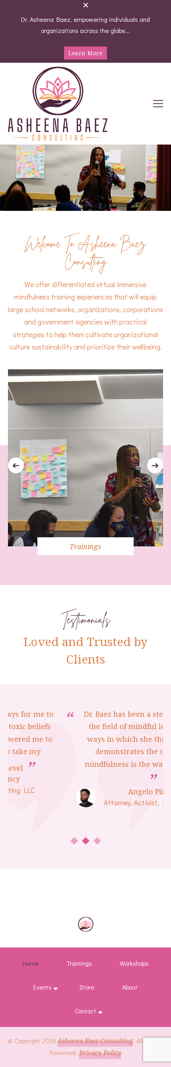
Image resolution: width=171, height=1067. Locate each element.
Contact (85, 1011)
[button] (74, 840)
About (130, 987)
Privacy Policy (100, 1052)
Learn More (85, 53)
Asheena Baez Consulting (95, 1040)
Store (87, 987)
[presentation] (16, 465)
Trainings (85, 546)
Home (31, 963)
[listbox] (85, 465)
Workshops (134, 963)
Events (42, 987)
